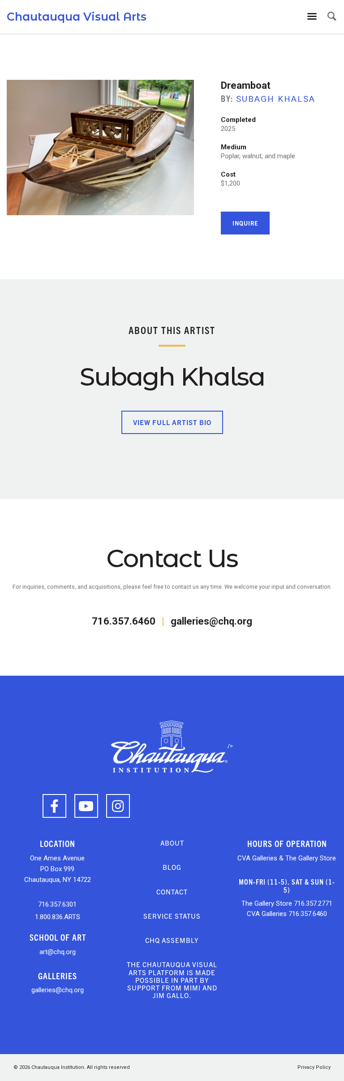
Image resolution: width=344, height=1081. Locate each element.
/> (230, 745)
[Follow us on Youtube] (86, 806)
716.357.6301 (57, 904)
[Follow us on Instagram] (118, 806)
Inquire (245, 223)
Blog (172, 867)
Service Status (172, 916)
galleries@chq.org (211, 621)
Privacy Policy (314, 1067)
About (172, 842)
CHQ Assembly (172, 940)
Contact (172, 891)
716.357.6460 (123, 621)
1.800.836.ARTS (57, 917)
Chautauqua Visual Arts (76, 16)
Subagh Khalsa (275, 99)
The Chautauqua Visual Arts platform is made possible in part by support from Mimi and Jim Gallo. (172, 979)
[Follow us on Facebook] (54, 806)
